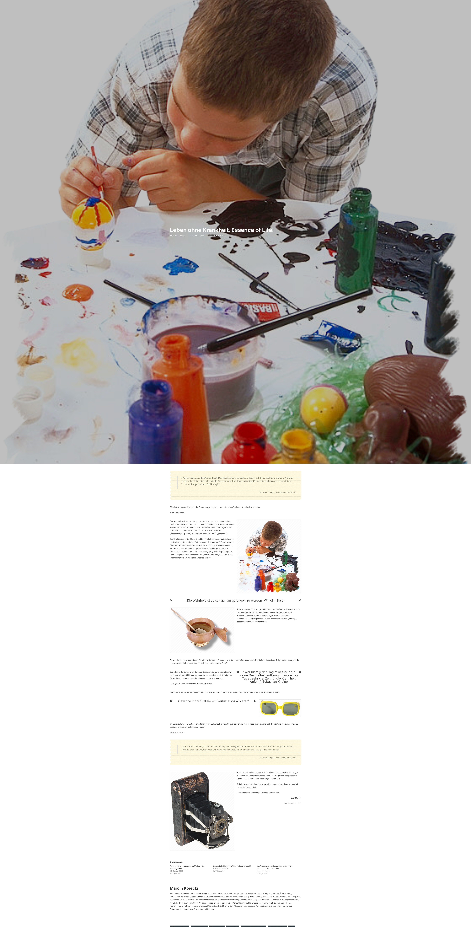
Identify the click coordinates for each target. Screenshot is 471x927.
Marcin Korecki (184, 888)
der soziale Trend (251, 692)
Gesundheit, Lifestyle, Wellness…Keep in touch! (232, 866)
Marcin (298, 798)
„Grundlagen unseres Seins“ (197, 558)
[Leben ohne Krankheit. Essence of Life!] (268, 556)
